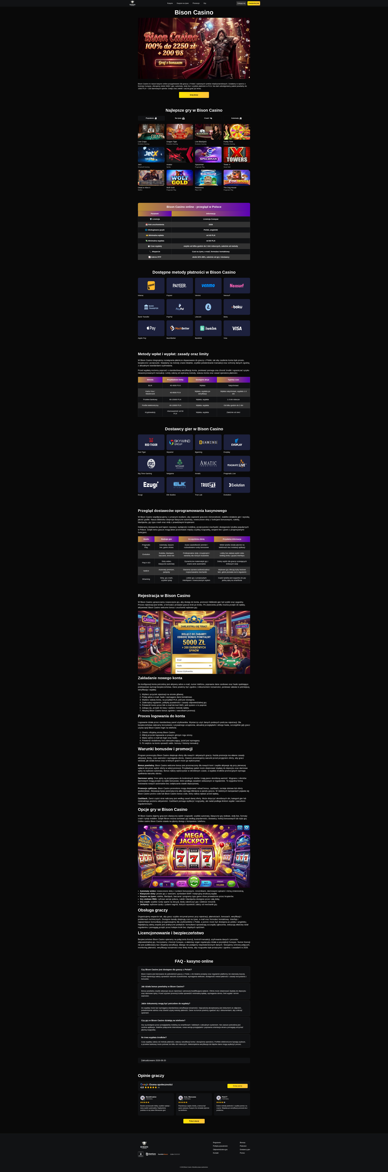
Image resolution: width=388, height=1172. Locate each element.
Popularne (150, 118)
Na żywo (178, 118)
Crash (206, 118)
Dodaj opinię (237, 1086)
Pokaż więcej (194, 1121)
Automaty (235, 118)
